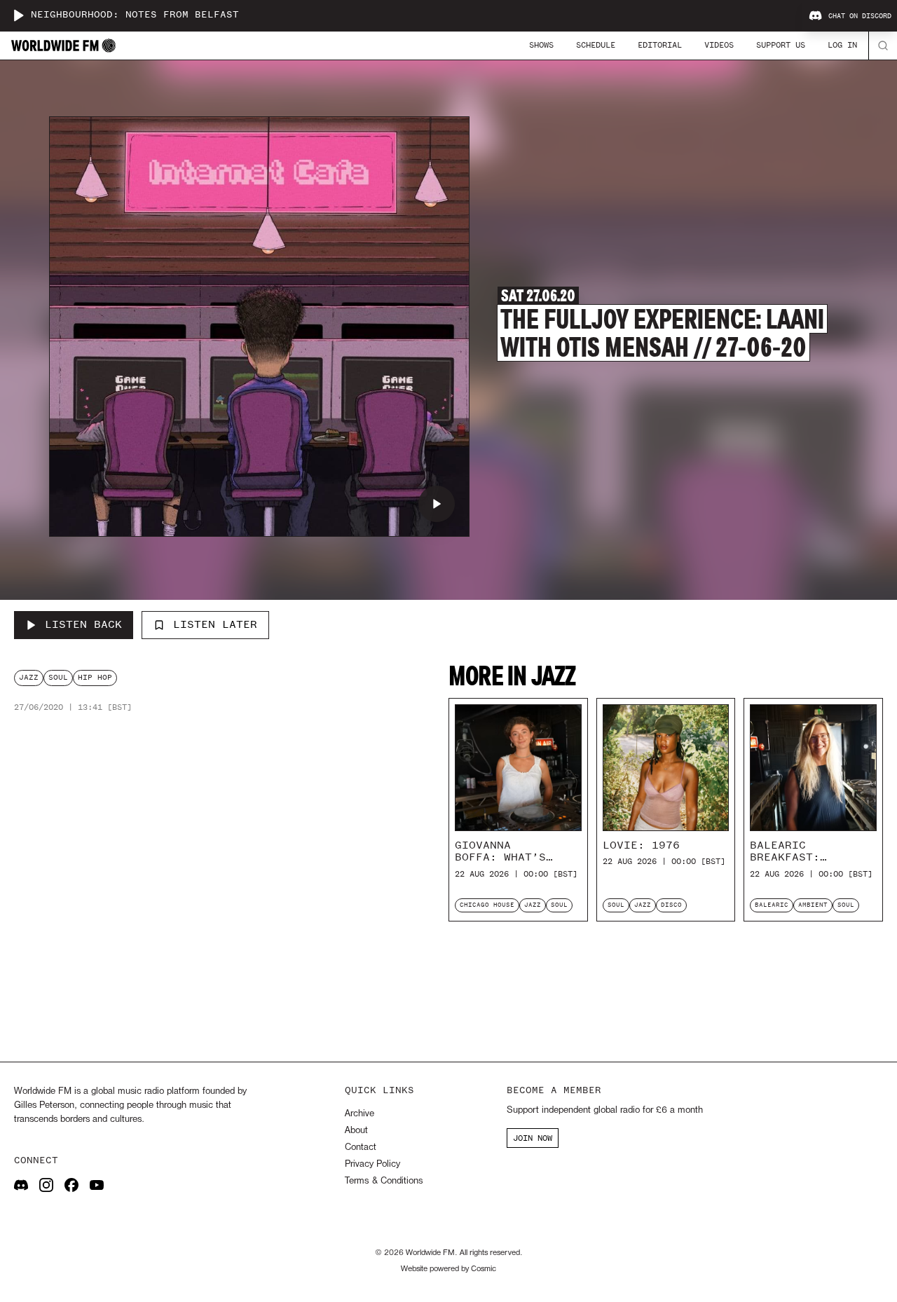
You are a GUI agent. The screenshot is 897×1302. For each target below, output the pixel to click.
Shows (541, 45)
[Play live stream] (18, 15)
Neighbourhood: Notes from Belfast (135, 15)
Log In (842, 45)
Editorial (660, 45)
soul (58, 677)
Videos (719, 45)
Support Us (780, 45)
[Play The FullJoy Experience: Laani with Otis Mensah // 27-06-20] (436, 504)
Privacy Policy (372, 1164)
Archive (359, 1114)
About (356, 1131)
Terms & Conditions (384, 1181)
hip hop (95, 677)
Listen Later (215, 624)
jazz (29, 677)
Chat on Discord (859, 16)
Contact (360, 1147)
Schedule (595, 45)
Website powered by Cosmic (448, 1269)
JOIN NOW (532, 1138)
